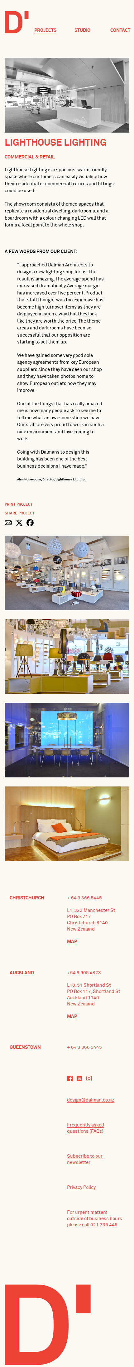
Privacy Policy (81, 1187)
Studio (82, 30)
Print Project (19, 505)
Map (72, 941)
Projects (45, 30)
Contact (120, 30)
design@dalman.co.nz (90, 1100)
